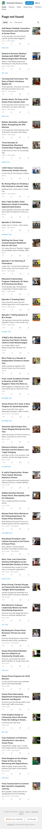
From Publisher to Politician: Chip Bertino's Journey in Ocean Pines (14, 740)
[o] (36, 186)
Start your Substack (15, 819)
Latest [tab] (5, 22)
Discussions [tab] (18, 22)
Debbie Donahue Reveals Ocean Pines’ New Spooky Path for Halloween (16, 495)
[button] (3, 7)
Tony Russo (11, 41)
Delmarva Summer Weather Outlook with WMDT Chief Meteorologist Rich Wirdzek (14, 56)
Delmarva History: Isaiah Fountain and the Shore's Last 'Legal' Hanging (15, 449)
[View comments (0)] (11, 43)
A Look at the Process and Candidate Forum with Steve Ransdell (15, 682)
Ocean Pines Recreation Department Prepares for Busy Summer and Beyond (15, 696)
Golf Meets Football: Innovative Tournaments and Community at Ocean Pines (16, 31)
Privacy (21, 812)
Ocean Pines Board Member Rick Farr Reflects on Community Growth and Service (14, 653)
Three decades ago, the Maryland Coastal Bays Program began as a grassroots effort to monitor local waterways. (14, 288)
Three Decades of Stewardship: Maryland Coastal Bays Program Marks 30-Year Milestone (15, 145)
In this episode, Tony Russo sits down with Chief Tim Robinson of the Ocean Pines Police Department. (16, 211)
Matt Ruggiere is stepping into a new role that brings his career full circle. (15, 387)
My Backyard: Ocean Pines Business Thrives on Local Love (14, 633)
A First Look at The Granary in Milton (15, 173)
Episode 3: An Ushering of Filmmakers (13, 262)
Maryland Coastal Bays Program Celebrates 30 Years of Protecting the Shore (15, 281)
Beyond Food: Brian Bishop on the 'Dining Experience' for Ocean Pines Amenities (15, 516)
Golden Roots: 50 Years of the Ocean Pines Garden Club (15, 100)
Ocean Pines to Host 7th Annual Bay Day (15, 151)
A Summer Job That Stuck (11, 723)
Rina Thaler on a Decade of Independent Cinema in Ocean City (15, 360)
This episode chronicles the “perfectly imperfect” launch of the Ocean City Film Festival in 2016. (15, 321)
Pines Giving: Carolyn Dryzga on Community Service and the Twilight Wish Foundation (16, 587)
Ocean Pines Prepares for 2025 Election (16, 677)
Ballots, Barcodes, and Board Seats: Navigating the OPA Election (14, 124)
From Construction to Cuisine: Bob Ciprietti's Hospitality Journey (15, 786)
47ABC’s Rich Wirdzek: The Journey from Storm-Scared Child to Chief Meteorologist (14, 340)
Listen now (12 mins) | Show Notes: (15, 225)
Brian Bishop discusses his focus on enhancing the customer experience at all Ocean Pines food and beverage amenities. (15, 522)
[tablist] (13, 22)
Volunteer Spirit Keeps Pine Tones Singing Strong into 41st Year (16, 429)
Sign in (37, 3)
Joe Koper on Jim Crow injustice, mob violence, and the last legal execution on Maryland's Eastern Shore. (15, 456)
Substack (10, 824)
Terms (27, 812)
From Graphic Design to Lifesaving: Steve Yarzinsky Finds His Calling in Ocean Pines (14, 717)
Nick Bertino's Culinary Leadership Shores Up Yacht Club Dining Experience (14, 607)
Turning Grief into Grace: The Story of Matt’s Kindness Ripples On (15, 81)
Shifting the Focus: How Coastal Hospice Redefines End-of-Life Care (14, 242)
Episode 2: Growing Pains (13, 299)
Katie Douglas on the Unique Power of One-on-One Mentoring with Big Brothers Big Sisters (14, 761)
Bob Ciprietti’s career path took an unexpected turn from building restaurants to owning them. (14, 792)
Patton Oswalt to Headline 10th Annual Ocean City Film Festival (13, 367)
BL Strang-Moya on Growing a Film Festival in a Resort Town (15, 185)
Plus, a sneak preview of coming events (14, 502)
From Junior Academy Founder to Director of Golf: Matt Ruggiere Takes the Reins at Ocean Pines (16, 381)
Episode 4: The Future (11, 222)
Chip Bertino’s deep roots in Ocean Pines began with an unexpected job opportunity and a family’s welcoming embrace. (16, 747)
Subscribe (29, 3)
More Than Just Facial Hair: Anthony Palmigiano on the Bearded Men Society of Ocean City (15, 562)
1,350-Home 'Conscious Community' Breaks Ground (14, 169)
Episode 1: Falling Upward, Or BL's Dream (15, 316)
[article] (21, 36)
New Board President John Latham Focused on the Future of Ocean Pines (15, 541)
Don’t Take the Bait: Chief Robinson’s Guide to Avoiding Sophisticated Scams (15, 204)
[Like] (3, 43)
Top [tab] (11, 22)
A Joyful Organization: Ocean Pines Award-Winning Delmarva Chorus (15, 475)
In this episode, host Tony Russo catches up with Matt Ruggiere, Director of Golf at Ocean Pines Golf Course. (15, 37)
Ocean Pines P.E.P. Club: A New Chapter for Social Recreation (16, 405)
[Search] (38, 22)
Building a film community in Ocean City (15, 190)
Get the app (31, 819)
